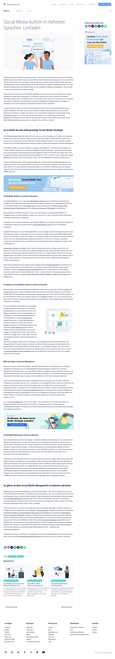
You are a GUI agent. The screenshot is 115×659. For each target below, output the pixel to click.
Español (94, 632)
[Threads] (11, 547)
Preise (50, 627)
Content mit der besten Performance (43, 208)
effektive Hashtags (10, 208)
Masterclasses (53, 632)
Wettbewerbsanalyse (53, 265)
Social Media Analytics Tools (41, 225)
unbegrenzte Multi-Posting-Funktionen (18, 351)
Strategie (20, 556)
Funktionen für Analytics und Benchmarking (17, 513)
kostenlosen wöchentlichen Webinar (29, 536)
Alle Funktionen (9, 642)
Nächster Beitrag (67, 607)
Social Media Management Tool (15, 498)
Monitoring (7, 637)
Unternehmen (30, 632)
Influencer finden (9, 639)
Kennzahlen (52, 639)
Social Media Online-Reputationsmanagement (38, 588)
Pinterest (65, 274)
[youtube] (43, 652)
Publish (6, 632)
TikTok (60, 274)
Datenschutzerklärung (77, 632)
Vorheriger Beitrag (10, 607)
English (94, 630)
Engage (6, 630)
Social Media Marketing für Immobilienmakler (62, 588)
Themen (29, 11)
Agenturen (29, 627)
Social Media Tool (17, 402)
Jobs (50, 642)
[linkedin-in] (18, 652)
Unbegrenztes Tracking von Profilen (15, 248)
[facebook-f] (24, 652)
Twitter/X (7, 277)
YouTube (54, 274)
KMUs (28, 634)
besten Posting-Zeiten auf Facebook (32, 274)
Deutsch (94, 627)
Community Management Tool (32, 390)
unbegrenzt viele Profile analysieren (30, 269)
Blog (49, 630)
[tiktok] (12, 652)
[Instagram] (8, 547)
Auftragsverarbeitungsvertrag (79, 634)
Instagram (48, 274)
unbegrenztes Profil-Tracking (40, 513)
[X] (18, 547)
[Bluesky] (14, 547)
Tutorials (51, 637)
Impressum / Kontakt (76, 627)
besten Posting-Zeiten (60, 206)
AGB (71, 630)
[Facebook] (5, 547)
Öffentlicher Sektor (32, 637)
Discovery (7, 634)
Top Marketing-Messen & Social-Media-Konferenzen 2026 (15, 588)
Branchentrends (21, 208)
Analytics (7, 627)
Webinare (51, 634)
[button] (57, 4)
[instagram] (6, 652)
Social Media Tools (29, 206)
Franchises (29, 630)
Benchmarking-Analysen (38, 201)
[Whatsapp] (24, 547)
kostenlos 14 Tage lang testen (39, 510)
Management (12, 556)
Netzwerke (19, 11)
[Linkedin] (21, 547)
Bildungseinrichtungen (33, 642)
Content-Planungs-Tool (17, 327)
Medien (28, 639)
